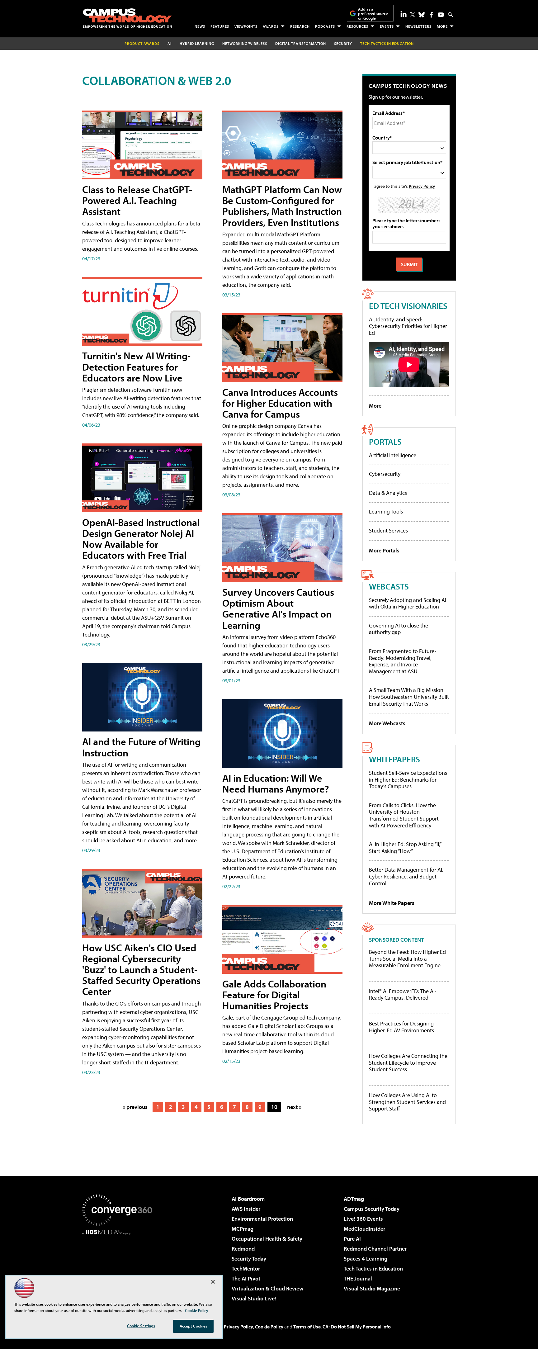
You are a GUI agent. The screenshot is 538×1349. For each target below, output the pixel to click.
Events (387, 26)
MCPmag (242, 1228)
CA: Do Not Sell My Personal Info (357, 1326)
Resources (357, 26)
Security (343, 43)
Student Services (388, 530)
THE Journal (358, 1278)
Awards (271, 26)
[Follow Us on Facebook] (431, 15)
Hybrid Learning (197, 43)
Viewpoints (245, 26)
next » (294, 1106)
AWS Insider (246, 1208)
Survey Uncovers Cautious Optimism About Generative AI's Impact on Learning (278, 608)
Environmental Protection (262, 1218)
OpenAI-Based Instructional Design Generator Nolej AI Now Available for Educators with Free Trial (141, 538)
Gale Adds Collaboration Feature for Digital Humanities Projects (274, 994)
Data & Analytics (388, 492)
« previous (135, 1106)
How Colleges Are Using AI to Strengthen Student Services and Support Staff (407, 1102)
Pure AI (352, 1238)
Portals (385, 441)
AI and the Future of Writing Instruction (141, 747)
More (442, 26)
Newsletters (418, 26)
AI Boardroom (248, 1198)
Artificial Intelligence (392, 455)
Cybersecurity (384, 473)
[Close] (213, 1282)
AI (170, 43)
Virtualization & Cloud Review (267, 1288)
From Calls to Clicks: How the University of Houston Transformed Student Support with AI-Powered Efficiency (404, 815)
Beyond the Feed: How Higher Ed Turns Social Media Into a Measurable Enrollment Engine (407, 959)
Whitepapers (394, 759)
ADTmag (354, 1198)
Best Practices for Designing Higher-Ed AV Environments (401, 1027)
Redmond (243, 1248)
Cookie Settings (141, 1325)
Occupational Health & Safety (267, 1238)
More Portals (384, 550)
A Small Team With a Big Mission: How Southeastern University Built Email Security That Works (409, 696)
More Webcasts (387, 723)
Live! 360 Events (363, 1218)
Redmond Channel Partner (375, 1248)
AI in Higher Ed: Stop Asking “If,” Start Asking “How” (405, 847)
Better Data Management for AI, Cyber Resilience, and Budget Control (406, 876)
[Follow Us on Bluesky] (421, 15)
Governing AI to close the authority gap (398, 629)
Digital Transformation (300, 43)
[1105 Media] (119, 1266)
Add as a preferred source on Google (373, 13)
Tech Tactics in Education (373, 1268)
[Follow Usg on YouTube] (441, 15)
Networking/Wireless (244, 43)
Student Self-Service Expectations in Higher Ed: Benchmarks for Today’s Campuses (408, 779)
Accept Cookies (193, 1325)
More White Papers (391, 902)
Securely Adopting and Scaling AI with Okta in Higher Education (407, 603)
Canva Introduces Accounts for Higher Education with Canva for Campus (280, 403)
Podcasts (325, 26)
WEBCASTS (389, 586)
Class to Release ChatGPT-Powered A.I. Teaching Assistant (137, 200)
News (200, 26)
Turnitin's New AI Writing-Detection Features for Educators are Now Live (136, 366)
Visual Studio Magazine (372, 1288)
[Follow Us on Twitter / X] (412, 14)
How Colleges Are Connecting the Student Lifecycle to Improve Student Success (408, 1063)
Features (219, 26)
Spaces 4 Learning (365, 1258)
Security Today (249, 1258)
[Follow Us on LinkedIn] (403, 14)
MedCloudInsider (364, 1228)
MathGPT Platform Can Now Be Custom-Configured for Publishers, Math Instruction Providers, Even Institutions (282, 206)
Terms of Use (307, 1326)
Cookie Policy (269, 1326)
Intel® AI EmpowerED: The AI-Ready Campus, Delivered (403, 994)
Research (300, 26)
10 (274, 1106)
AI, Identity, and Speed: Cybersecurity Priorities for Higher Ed (408, 326)
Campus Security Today (371, 1208)
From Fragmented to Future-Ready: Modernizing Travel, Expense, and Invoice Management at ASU (403, 661)
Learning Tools (386, 511)
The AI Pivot (246, 1278)
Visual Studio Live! (254, 1298)
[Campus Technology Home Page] (127, 18)
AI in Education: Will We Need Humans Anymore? (275, 783)
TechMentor (246, 1268)
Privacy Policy (422, 186)
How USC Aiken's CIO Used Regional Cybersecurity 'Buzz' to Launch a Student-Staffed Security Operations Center (141, 969)
